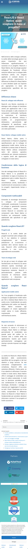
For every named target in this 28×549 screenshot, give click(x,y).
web (25, 365)
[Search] (26, 427)
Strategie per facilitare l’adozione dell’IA (14, 448)
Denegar (14, 541)
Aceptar (14, 537)
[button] (9, 408)
